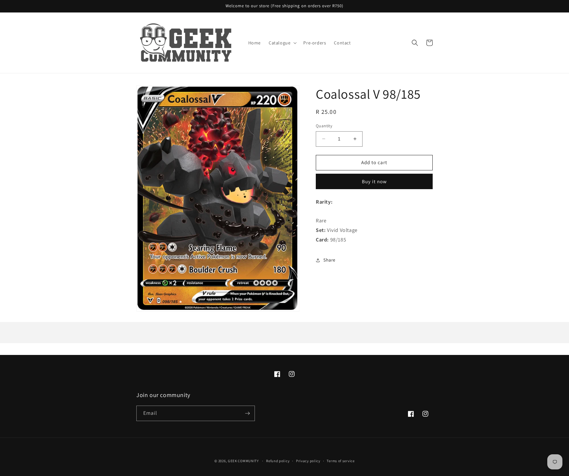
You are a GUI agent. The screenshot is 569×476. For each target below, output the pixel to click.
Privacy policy (308, 461)
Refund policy (277, 461)
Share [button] (329, 260)
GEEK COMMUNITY (243, 461)
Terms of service (340, 461)
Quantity (324, 126)
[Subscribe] (247, 413)
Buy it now (374, 181)
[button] (282, 43)
